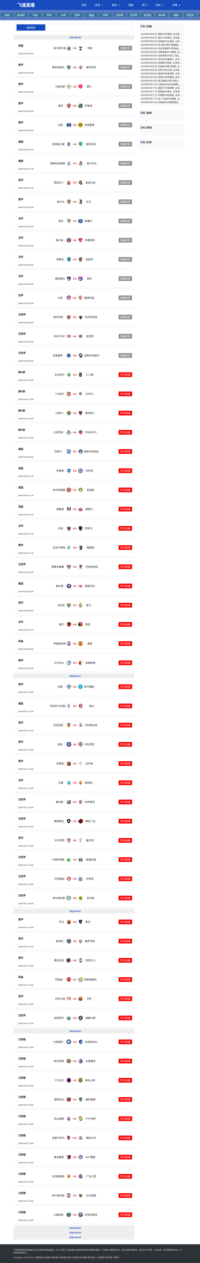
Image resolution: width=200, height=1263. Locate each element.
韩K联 (161, 15)
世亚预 (190, 15)
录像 (174, 5)
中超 (35, 15)
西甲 (105, 15)
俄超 (91, 15)
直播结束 (125, 48)
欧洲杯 (21, 15)
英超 (7, 15)
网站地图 (108, 1257)
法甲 (63, 15)
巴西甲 (133, 15)
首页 (83, 5)
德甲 (77, 15)
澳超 (175, 15)
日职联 (119, 15)
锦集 (130, 5)
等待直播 (125, 374)
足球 (97, 5)
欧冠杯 (147, 15)
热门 (144, 5)
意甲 (49, 15)
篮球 (114, 5)
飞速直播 (26, 5)
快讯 (158, 5)
